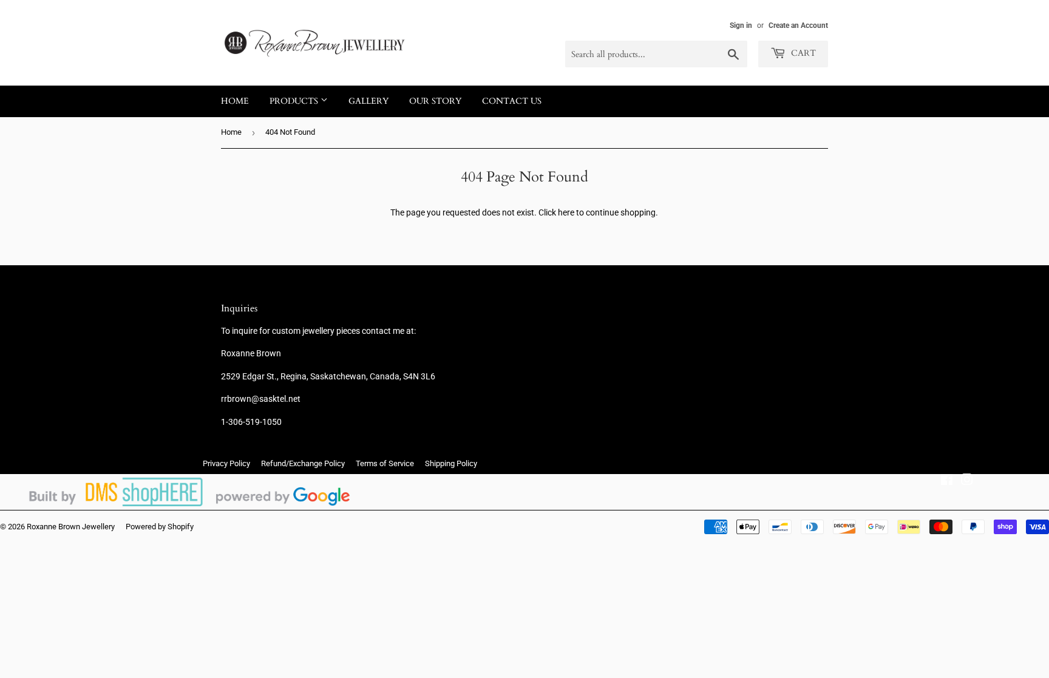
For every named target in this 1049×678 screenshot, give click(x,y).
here (566, 212)
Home (235, 101)
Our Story (435, 101)
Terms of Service (385, 463)
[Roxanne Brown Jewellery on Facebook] (946, 481)
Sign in (741, 25)
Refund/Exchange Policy (303, 463)
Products (295, 101)
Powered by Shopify (160, 526)
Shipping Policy (451, 463)
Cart (802, 53)
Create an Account (798, 25)
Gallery (368, 101)
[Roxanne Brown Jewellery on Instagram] (967, 481)
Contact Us (511, 101)
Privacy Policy (226, 463)
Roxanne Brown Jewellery (71, 526)
